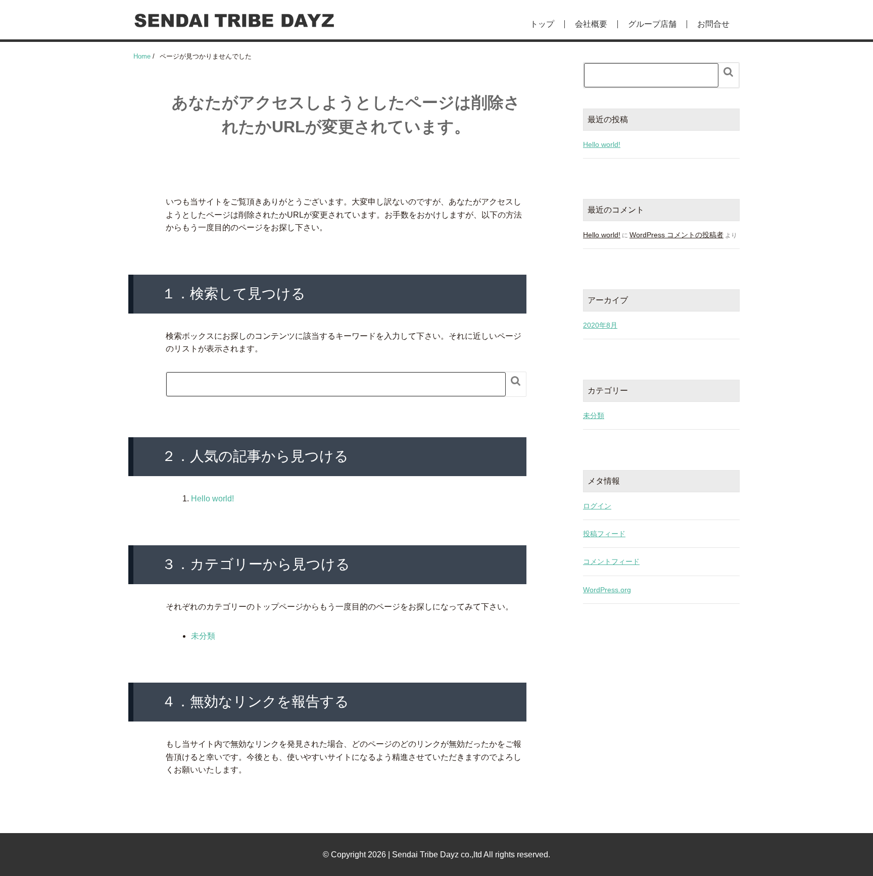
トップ (542, 24)
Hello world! (212, 498)
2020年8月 (600, 325)
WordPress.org (607, 590)
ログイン (597, 506)
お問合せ (713, 24)
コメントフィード (611, 561)
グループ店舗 (652, 24)
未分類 (203, 636)
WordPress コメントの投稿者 (676, 235)
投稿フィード (604, 534)
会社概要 (591, 24)
